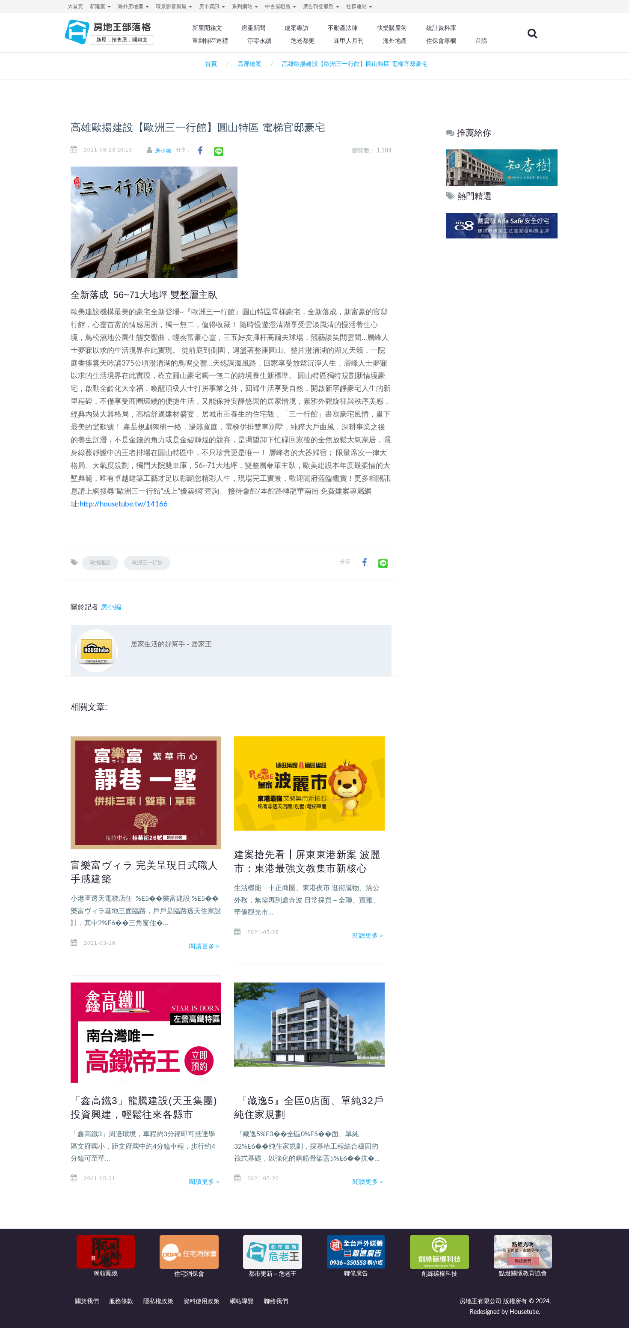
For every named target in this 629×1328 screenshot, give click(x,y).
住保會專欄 (441, 40)
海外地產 (395, 40)
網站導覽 (242, 1301)
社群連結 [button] (357, 6)
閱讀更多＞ (205, 946)
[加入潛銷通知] (501, 225)
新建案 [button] (98, 6)
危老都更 (302, 40)
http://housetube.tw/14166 (124, 504)
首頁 (209, 64)
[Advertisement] (502, 371)
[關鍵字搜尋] (532, 33)
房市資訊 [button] (210, 6)
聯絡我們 (276, 1301)
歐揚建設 (100, 563)
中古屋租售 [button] (278, 6)
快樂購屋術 (392, 27)
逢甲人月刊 (349, 40)
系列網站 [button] (243, 6)
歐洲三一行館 (147, 563)
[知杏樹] (502, 167)
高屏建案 (249, 64)
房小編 (163, 151)
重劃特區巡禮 (210, 40)
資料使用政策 (202, 1301)
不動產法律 (343, 27)
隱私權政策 (158, 1301)
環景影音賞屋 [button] (172, 6)
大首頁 (75, 6)
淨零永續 (259, 40)
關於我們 (87, 1301)
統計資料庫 (441, 27)
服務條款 (121, 1301)
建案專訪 (297, 27)
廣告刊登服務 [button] (319, 6)
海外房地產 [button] (131, 6)
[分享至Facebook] (200, 151)
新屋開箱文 (207, 27)
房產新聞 (253, 27)
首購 (481, 40)
